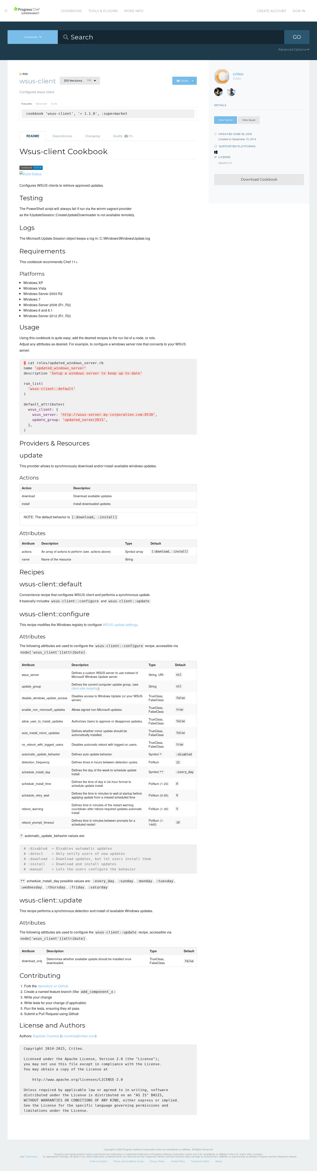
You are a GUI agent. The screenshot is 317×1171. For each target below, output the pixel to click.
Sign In (299, 11)
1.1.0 (77, 80)
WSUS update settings (120, 624)
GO (297, 37)
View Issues (248, 119)
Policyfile (26, 103)
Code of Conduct (98, 1161)
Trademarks (31, 1156)
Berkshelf (41, 103)
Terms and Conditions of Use (128, 1161)
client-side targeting (85, 688)
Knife (54, 103)
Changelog (92, 136)
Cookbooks (71, 11)
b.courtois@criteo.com (78, 1035)
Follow (187, 80)
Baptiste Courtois (46, 1035)
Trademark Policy (200, 1161)
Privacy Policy (157, 1161)
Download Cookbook (259, 179)
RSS (25, 74)
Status (218, 1161)
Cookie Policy (178, 1161)
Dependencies (62, 136)
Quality (123, 136)
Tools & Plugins (103, 11)
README (32, 136)
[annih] (233, 92)
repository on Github (53, 985)
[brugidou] (220, 92)
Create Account (271, 11)
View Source (225, 119)
